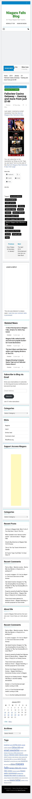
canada (23, 745)
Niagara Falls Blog (16, 14)
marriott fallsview (18, 212)
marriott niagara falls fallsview (15, 219)
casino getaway (10, 203)
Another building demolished (18, 695)
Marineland (7, 761)
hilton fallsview (15, 757)
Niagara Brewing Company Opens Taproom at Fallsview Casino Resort (15, 362)
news (19, 761)
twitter (18, 780)
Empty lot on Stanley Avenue (18, 595)
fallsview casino (10, 209)
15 (8, 712)
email (21, 747)
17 (15, 712)
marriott (8, 212)
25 (18, 715)
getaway (20, 209)
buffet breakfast (11, 199)
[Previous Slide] (26, 2)
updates (23, 780)
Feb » (10, 721)
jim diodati (14, 759)
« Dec (6, 721)
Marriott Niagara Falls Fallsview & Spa (16, 223)
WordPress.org (9, 439)
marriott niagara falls (12, 216)
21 (5, 715)
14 (5, 712)
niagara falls (9, 228)
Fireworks (10, 757)
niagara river (20, 773)
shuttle (8, 234)
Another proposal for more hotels (14, 602)
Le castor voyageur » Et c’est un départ (16, 574)
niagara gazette (16, 771)
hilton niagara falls (23, 757)
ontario (5, 777)
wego (7, 237)
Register (7, 425)
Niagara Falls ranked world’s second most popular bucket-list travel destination (16, 341)
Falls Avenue (11, 753)
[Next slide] (28, 2)
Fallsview (21, 206)
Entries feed (8, 432)
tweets (12, 780)
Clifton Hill (16, 747)
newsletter (24, 761)
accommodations (16, 196)
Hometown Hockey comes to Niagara (16, 673)
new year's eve (7, 764)
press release (15, 777)
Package (9, 777)
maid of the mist (21, 759)
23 (12, 715)
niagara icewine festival (13, 231)
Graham (8, 105)
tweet (8, 780)
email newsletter (11, 206)
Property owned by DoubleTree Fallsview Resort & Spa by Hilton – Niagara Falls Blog (16, 593)
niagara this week (10, 775)
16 (12, 712)
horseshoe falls (8, 759)
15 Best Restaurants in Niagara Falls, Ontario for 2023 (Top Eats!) (16, 330)
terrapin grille (17, 234)
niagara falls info (15, 768)
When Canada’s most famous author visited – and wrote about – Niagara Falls (15, 536)
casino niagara (7, 747)
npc (24, 775)
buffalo (11, 745)
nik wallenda (19, 775)
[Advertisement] (16, 48)
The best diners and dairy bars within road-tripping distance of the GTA (16, 351)
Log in (7, 429)
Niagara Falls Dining (12, 89)
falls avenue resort (18, 753)
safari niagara (22, 777)
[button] (16, 137)
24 (15, 715)
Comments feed (10, 436)
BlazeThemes (21, 790)
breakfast (6, 745)
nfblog (12, 764)
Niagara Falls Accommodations (15, 87)
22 (8, 715)
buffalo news (17, 745)
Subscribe (9, 396)
